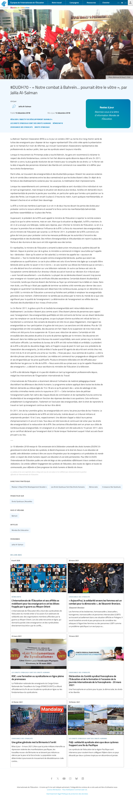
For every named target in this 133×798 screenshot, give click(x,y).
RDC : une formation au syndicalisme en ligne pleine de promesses (38, 664)
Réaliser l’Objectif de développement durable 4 (29, 487)
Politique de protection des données (75, 794)
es (126, 3)
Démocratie (93, 487)
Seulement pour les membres (130, 2)
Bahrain (14, 516)
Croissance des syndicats (111, 487)
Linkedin (82, 778)
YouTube (64, 778)
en (118, 3)
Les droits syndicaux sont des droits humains (68, 487)
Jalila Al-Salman (17, 544)
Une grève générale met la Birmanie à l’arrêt (38, 732)
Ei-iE (4, 4)
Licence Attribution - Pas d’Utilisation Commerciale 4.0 (67, 789)
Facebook (51, 778)
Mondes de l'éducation (19, 7)
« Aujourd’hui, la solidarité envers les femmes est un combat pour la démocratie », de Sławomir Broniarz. (96, 593)
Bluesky (76, 778)
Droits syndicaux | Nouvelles (22, 501)
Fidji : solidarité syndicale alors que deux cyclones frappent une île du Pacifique (96, 729)
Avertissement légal (53, 794)
